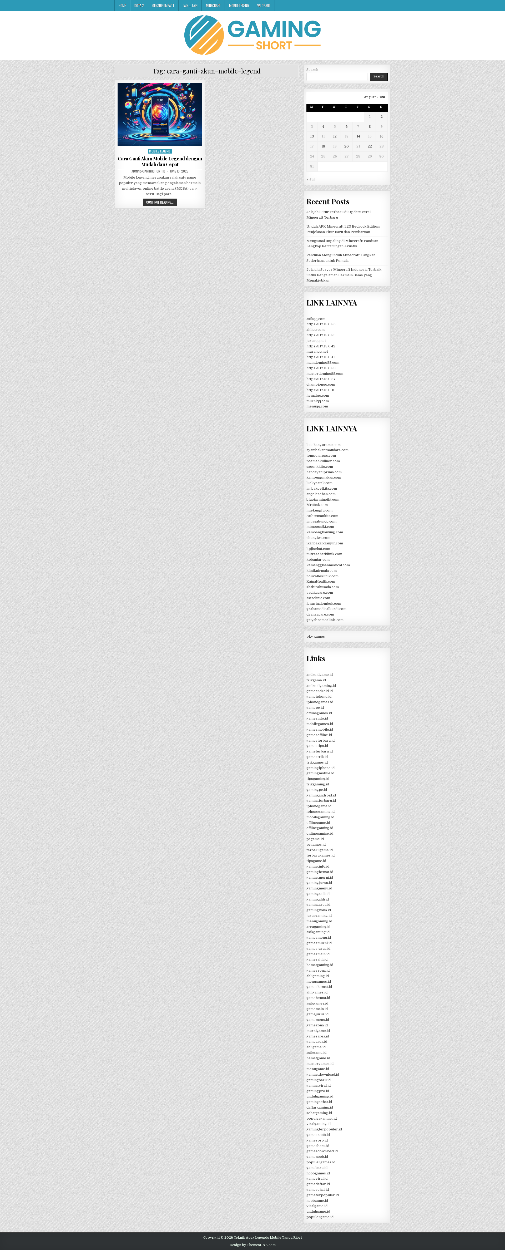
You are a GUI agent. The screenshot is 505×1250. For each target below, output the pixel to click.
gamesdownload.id (322, 1151)
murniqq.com (317, 401)
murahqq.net (317, 351)
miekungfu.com (319, 510)
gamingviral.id (318, 1085)
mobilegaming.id (320, 817)
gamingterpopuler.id (324, 1129)
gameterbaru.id (319, 751)
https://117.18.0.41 (320, 357)
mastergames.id (320, 1064)
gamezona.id (317, 1025)
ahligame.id (316, 1047)
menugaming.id (319, 921)
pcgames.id (316, 845)
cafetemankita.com (322, 516)
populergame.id (320, 1217)
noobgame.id (317, 1201)
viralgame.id (316, 1206)
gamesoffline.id (319, 735)
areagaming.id (318, 927)
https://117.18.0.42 (320, 346)
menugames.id (318, 981)
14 (358, 136)
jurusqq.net (316, 341)
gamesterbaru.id (320, 740)
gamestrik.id (317, 757)
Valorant (264, 5)
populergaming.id (321, 1118)
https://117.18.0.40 (321, 390)
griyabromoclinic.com (325, 620)
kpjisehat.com (318, 549)
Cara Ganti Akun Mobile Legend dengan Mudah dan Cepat (160, 161)
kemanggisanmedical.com (328, 565)
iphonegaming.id (320, 812)
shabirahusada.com (322, 587)
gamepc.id (315, 708)
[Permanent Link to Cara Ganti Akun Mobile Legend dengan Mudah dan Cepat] (160, 114)
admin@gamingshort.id (148, 171)
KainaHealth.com (320, 581)
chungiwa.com (318, 538)
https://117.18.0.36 (321, 324)
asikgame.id (316, 1053)
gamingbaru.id (318, 1080)
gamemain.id (317, 1009)
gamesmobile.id (319, 729)
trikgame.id (316, 680)
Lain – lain (190, 5)
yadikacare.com (319, 592)
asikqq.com (315, 319)
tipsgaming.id (317, 779)
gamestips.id (317, 746)
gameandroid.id (319, 691)
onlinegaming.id (319, 833)
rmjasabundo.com (321, 521)
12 (335, 136)
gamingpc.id (316, 790)
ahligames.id (316, 992)
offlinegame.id (318, 823)
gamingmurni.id (319, 877)
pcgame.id (315, 839)
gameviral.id (316, 1178)
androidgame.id (319, 675)
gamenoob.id (317, 1157)
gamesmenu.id (318, 937)
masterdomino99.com (324, 374)
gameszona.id (318, 970)
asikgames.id (317, 1003)
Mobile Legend (239, 5)
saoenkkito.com (319, 467)
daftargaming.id (319, 1107)
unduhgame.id (318, 1211)
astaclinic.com (318, 598)
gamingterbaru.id (321, 801)
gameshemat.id (319, 987)
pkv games (315, 636)
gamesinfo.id (317, 718)
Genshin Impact (163, 5)
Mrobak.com (317, 505)
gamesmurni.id (319, 943)
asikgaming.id (318, 932)
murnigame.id (318, 1031)
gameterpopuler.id (322, 1195)
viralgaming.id (318, 1124)
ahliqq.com (315, 330)
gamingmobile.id (320, 773)
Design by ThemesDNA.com (253, 1245)
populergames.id (320, 1162)
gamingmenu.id (319, 888)
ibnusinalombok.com (323, 604)
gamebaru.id (316, 1168)
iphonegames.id (319, 702)
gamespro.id (317, 1140)
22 (370, 146)
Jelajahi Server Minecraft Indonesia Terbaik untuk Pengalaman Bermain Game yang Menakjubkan (343, 275)
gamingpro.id (317, 1091)
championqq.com (320, 384)
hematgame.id (318, 1058)
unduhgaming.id (319, 1096)
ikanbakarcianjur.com (324, 543)
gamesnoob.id (318, 1135)
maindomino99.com (322, 363)
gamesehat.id (317, 1190)
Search (312, 70)
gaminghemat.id (319, 872)
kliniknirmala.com (321, 571)
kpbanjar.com (318, 560)
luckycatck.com (319, 483)
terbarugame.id (319, 850)
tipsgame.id (316, 861)
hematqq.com (317, 395)
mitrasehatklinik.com (324, 554)
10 (312, 136)
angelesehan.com (321, 494)
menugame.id (317, 1069)
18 (323, 146)
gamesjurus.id (318, 949)
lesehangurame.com (323, 445)
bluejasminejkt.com (322, 499)
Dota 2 (139, 5)
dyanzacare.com (320, 614)
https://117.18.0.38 (321, 368)
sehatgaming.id (319, 1113)
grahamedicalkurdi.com (326, 609)
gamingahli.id (317, 899)
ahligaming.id (317, 976)
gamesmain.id (318, 954)
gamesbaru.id (317, 1146)
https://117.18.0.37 (321, 379)
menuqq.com (317, 406)
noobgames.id (318, 1173)
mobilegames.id (319, 724)
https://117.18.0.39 (321, 335)
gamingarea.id (318, 905)
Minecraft (213, 5)
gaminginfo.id (317, 866)
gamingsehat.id (319, 1102)
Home (122, 5)
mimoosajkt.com (320, 527)
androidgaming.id (321, 686)
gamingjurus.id (319, 883)
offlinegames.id (319, 713)
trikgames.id (317, 762)
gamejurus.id (317, 1014)
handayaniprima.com (324, 472)
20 (346, 146)
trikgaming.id (317, 784)
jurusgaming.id (319, 916)
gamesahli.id (316, 959)
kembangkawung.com (324, 532)
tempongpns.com (321, 455)
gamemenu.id (317, 1020)
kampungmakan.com (323, 477)
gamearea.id (316, 1042)
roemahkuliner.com (323, 461)
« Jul (310, 179)
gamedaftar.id (318, 1184)
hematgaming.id (319, 965)
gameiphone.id (318, 696)
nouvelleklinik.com (322, 576)
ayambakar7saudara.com (327, 450)
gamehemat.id (318, 998)
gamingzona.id (318, 910)
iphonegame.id (318, 806)
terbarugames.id (320, 855)
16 (381, 136)
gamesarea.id (317, 1036)
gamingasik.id (318, 894)
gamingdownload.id (322, 1074)
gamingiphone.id (320, 768)
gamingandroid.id (321, 795)
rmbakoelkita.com (321, 488)
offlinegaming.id (319, 828)
